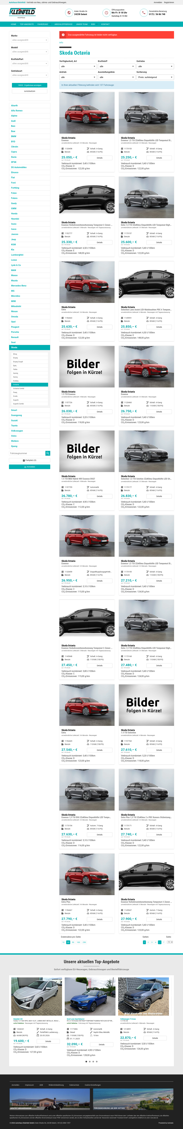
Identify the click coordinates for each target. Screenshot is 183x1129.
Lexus (14, 260)
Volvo (13, 436)
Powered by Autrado (166, 1123)
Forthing (15, 188)
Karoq (15, 377)
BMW (13, 136)
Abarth (14, 105)
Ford (13, 182)
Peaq (15, 392)
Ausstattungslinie (106, 72)
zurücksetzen (29, 91)
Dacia (13, 157)
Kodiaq (15, 381)
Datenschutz (74, 1085)
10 (63, 942)
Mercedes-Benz (18, 285)
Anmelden (158, 2)
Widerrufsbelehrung (56, 1085)
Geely (14, 203)
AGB (41, 1085)
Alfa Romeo (17, 110)
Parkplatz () (30, 460)
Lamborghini (17, 255)
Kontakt (105, 24)
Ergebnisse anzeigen (29, 85)
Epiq (14, 366)
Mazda (14, 280)
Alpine (14, 115)
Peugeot (15, 327)
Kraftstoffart (17, 59)
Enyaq (15, 358)
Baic (13, 126)
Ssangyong (16, 415)
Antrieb (62, 72)
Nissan (14, 311)
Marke (14, 35)
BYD (13, 141)
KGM (13, 244)
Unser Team (81, 24)
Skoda (14, 347)
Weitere (15, 441)
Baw (13, 131)
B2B (93, 24)
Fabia (15, 369)
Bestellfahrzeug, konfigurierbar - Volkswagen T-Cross (90, 1014)
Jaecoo (14, 234)
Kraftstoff (102, 61)
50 (73, 942)
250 (84, 942)
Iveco (13, 229)
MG (12, 291)
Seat (13, 342)
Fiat (13, 177)
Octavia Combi (18, 388)
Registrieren (169, 2)
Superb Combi (18, 404)
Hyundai (15, 219)
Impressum (29, 1085)
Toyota (14, 425)
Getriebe (141, 61)
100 (78, 942)
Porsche (15, 332)
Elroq (15, 354)
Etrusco (14, 172)
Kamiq (15, 373)
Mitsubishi (16, 306)
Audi (13, 121)
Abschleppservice (63, 24)
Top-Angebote (27, 24)
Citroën (14, 146)
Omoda (14, 316)
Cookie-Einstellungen (93, 1085)
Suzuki (14, 420)
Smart (14, 410)
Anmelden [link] (31, 467)
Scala (15, 396)
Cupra (14, 152)
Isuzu (13, 224)
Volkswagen (17, 431)
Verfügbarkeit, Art (68, 61)
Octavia (16, 385)
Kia (12, 249)
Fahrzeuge (43, 24)
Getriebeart (16, 71)
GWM (13, 208)
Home (13, 24)
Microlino (15, 296)
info (61, 42)
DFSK (13, 162)
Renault (14, 337)
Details (99, 158)
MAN (13, 270)
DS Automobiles (19, 167)
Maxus (14, 275)
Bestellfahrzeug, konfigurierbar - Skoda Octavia (87, 132)
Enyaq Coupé (18, 362)
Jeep (13, 239)
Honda (14, 213)
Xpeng (14, 446)
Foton (14, 193)
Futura (14, 198)
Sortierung (142, 72)
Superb (15, 400)
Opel (13, 321)
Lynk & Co (16, 265)
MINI (13, 301)
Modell (14, 47)
